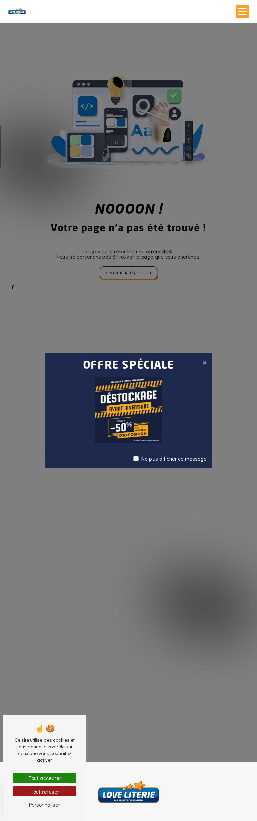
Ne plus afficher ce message (174, 458)
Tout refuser (44, 791)
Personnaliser (44, 804)
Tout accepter (44, 777)
